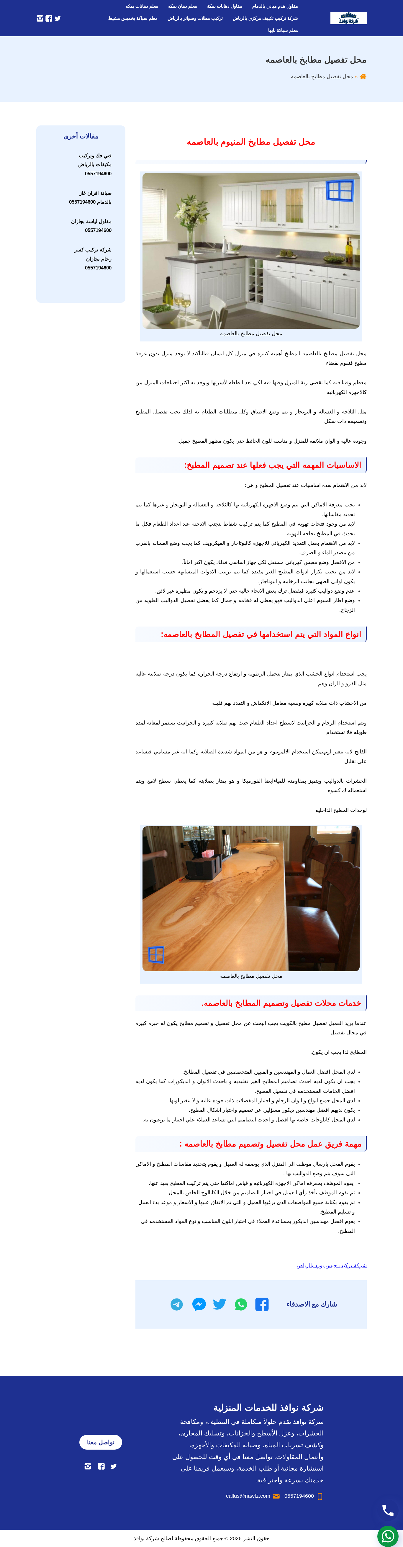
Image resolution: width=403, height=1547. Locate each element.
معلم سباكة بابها (283, 30)
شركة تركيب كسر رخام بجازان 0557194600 (93, 259)
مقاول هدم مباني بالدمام (275, 6)
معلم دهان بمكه (182, 6)
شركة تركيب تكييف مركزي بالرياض (265, 18)
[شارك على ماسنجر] (199, 1304)
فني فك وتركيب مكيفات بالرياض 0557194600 (95, 164)
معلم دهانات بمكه (142, 6)
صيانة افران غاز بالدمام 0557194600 (90, 197)
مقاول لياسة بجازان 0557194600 (91, 226)
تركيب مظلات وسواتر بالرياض (195, 18)
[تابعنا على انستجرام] (40, 18)
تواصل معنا (100, 1442)
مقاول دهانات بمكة (224, 6)
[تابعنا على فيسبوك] (48, 18)
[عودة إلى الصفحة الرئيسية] (363, 76)
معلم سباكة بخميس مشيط (133, 18)
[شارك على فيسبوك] (262, 1304)
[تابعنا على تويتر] (57, 18)
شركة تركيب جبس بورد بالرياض (331, 1265)
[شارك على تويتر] (219, 1304)
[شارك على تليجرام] (176, 1304)
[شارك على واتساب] (241, 1304)
